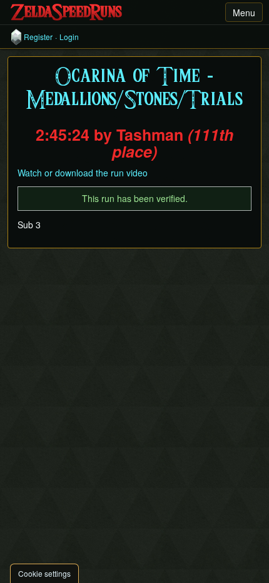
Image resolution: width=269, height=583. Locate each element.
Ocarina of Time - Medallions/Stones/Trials (134, 89)
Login (69, 37)
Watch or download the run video (83, 172)
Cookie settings (44, 573)
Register (38, 37)
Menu (244, 12)
